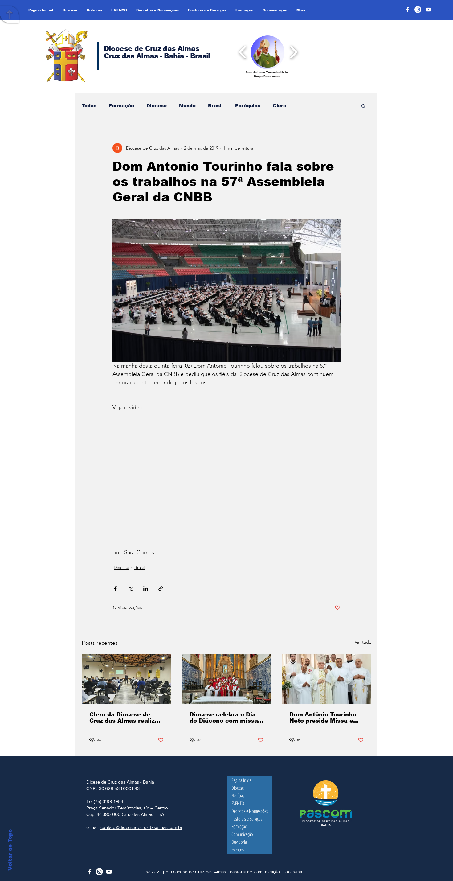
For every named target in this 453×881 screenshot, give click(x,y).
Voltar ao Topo (10, 850)
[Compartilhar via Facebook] (115, 588)
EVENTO (237, 803)
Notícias (237, 795)
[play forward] (293, 52)
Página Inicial (241, 780)
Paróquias (247, 105)
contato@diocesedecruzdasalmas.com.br (141, 827)
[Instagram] (417, 9)
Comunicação (242, 834)
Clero (279, 105)
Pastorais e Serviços (246, 818)
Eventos (237, 849)
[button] (267, 52)
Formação (121, 105)
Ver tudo (363, 642)
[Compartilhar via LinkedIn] (146, 588)
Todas (89, 105)
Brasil (215, 105)
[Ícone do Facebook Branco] (89, 871)
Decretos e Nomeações (249, 811)
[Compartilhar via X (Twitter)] (130, 588)
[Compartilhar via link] (161, 588)
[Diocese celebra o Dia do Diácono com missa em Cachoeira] (226, 679)
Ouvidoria (239, 841)
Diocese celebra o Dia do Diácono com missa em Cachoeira (224, 717)
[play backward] (243, 52)
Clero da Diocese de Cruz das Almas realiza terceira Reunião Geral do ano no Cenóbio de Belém (123, 717)
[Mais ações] (337, 148)
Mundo (187, 105)
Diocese (156, 105)
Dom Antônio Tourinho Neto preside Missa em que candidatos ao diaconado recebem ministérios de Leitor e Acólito (324, 717)
